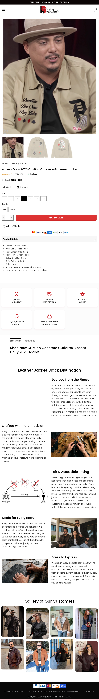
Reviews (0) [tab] (30, 341)
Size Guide (24, 187)
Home (4, 163)
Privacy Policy (11, 691)
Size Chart (10, 187)
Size (3, 193)
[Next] (92, 76)
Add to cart (56, 217)
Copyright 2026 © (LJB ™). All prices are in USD (49, 696)
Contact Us (88, 691)
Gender (5, 204)
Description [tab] (15, 341)
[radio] (4, 198)
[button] (3, 9)
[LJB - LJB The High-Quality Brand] (49, 10)
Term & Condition (28, 691)
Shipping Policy (74, 691)
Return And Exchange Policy (51, 691)
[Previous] (7, 76)
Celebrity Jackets (19, 163)
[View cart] (95, 9)
